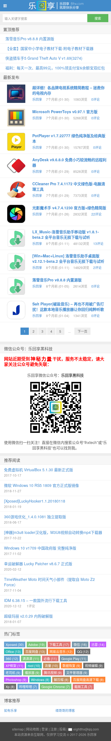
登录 (44, 729)
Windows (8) (40, 679)
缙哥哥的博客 (65, 710)
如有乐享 (10, 710)
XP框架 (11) (14, 665)
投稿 (62, 729)
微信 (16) (80, 644)
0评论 (95, 99)
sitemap (18, 729)
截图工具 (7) (83, 686)
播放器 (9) (32, 672)
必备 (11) (50, 658)
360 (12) (12, 658)
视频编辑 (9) (94, 665)
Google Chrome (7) (55, 686)
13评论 (98, 243)
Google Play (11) (73, 658)
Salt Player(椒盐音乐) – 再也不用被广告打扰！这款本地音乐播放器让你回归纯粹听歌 (68, 306)
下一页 (82, 331)
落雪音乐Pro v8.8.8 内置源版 (57, 279)
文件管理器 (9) (76, 672)
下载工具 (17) (59, 644)
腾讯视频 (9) (53, 672)
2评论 (97, 267)
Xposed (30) (15, 644)
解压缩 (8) (61, 679)
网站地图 (32, 729)
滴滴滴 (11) (31, 658)
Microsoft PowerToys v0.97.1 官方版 (65, 111)
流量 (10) (51, 665)
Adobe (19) (36, 644)
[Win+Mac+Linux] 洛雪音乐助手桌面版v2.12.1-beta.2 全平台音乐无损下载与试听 (68, 258)
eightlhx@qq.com (86, 729)
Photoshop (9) (16, 679)
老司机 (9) (13, 672)
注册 (53, 729)
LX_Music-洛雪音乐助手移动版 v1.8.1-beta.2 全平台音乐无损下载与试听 (65, 234)
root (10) (34, 665)
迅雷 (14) (98, 644)
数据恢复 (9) (71, 665)
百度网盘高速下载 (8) (88, 679)
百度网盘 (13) (35, 651)
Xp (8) (10, 686)
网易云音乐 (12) (61, 651)
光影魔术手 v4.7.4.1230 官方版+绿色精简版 (69, 207)
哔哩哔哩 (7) (28, 686)
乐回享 (55, 5)
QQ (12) (83, 651)
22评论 (96, 214)
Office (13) (13, 651)
